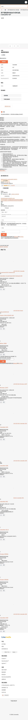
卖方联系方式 (5, 648)
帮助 (3, 646)
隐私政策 (16, 236)
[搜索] (26, 6)
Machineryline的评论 (6, 676)
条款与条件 (4, 669)
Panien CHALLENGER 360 (7, 315)
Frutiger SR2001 (4, 554)
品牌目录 (4, 679)
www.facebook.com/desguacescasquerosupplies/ (12, 199)
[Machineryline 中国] (9, 2)
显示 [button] (10, 194)
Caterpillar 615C (4, 427)
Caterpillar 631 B (4, 529)
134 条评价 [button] (12, 185)
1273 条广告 (7, 182)
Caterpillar (15, 64)
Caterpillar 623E (4, 465)
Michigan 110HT (4, 387)
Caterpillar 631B (4, 617)
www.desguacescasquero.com (8, 198)
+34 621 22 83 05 (15, 194)
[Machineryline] (5, 10)
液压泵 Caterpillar (4, 246)
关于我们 (4, 644)
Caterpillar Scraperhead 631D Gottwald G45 (11, 276)
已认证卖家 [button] (5, 180)
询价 (4, 54)
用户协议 (21, 236)
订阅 (3, 361)
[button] (26, 2)
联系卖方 (4, 61)
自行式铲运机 (16, 70)
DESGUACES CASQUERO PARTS (9, 179)
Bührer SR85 (3, 343)
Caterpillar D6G (4, 501)
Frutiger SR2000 (4, 579)
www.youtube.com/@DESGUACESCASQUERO (12, 200)
